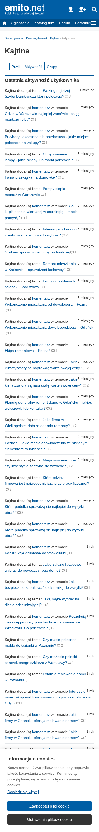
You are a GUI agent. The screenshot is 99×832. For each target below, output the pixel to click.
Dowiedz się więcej (23, 792)
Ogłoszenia (20, 23)
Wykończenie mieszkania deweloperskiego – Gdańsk (49, 327)
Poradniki (83, 23)
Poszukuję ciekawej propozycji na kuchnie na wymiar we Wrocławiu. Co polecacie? (45, 622)
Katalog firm (44, 23)
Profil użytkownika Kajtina (42, 38)
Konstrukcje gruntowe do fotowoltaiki (35, 553)
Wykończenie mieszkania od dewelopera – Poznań (47, 304)
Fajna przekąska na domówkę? (31, 177)
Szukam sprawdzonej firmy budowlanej (37, 252)
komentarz (41, 107)
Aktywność (33, 66)
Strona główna (14, 38)
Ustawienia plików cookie (49, 819)
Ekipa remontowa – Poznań (28, 350)
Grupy (52, 67)
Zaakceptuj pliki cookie (49, 806)
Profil (16, 67)
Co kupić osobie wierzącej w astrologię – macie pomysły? (41, 212)
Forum (64, 23)
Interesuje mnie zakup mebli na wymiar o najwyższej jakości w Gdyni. (48, 697)
